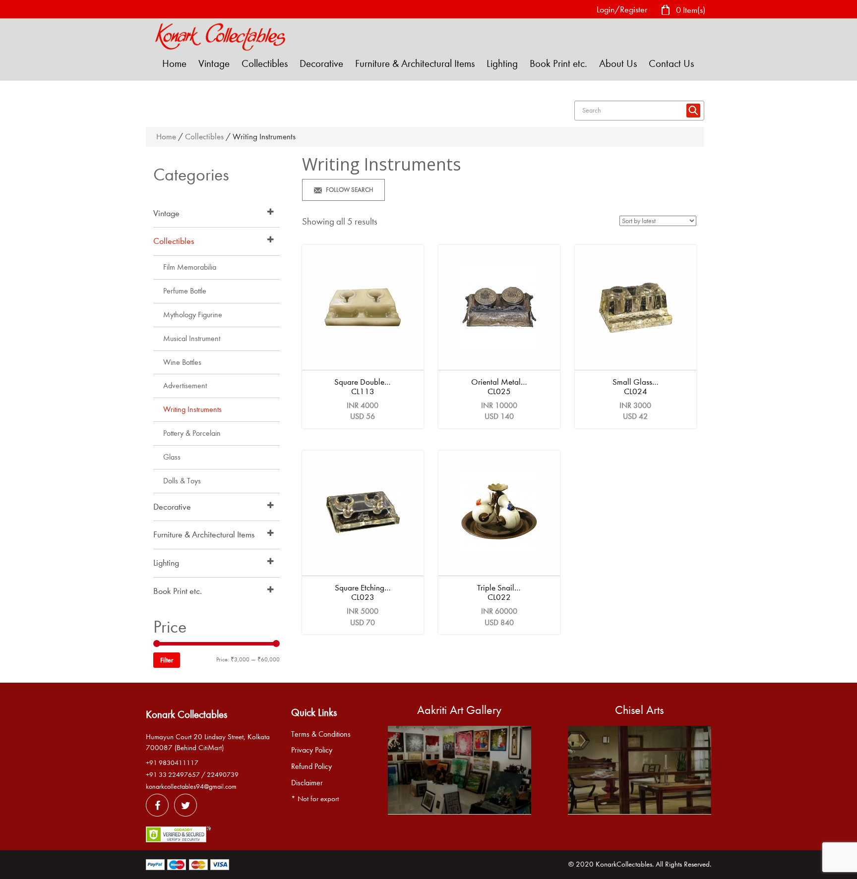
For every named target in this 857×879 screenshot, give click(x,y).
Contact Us (671, 63)
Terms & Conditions (321, 734)
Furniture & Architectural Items (415, 63)
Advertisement (185, 385)
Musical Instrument (191, 338)
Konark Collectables (186, 714)
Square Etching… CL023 (363, 592)
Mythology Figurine (192, 314)
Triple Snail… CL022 (499, 592)
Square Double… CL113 (362, 386)
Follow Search (349, 189)
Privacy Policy (311, 750)
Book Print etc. (558, 63)
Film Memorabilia (189, 267)
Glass (172, 457)
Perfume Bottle (184, 291)
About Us (618, 63)
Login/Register (622, 9)
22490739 (223, 774)
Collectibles (265, 63)
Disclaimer (307, 782)
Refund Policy (311, 766)
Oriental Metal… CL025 (499, 386)
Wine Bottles (182, 362)
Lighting (502, 63)
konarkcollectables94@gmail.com (191, 786)
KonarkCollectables (624, 864)
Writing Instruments (192, 409)
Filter (166, 660)
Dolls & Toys (182, 480)
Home (174, 63)
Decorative (321, 63)
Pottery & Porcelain (192, 433)
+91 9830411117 (172, 763)
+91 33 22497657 (173, 774)
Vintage (214, 63)
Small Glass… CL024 (635, 386)
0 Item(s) (689, 9)
